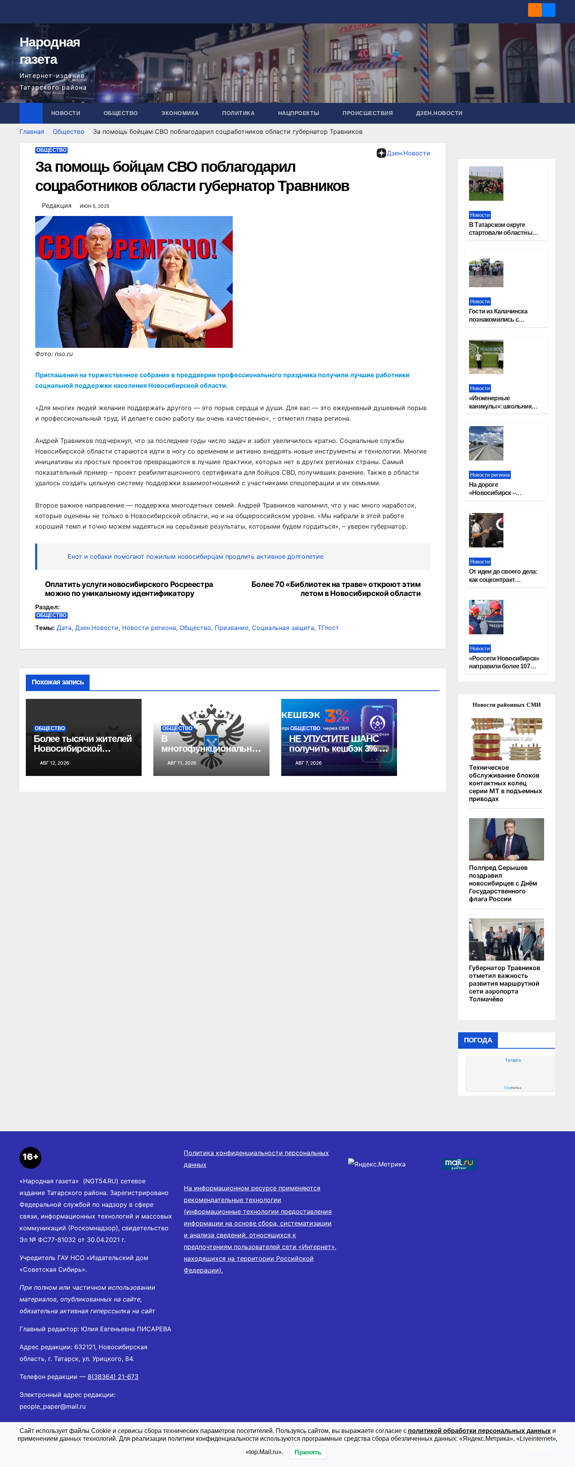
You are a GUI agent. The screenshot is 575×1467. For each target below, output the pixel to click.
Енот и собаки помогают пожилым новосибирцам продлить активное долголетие (195, 556)
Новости (66, 113)
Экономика (181, 113)
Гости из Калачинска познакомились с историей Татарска (498, 319)
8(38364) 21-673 (113, 1377)
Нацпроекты (300, 113)
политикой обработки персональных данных (479, 1430)
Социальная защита (283, 628)
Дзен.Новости (439, 113)
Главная (32, 131)
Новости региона (149, 628)
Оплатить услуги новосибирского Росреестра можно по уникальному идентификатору (129, 589)
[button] (550, 113)
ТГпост (328, 628)
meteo (512, 1088)
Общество (122, 113)
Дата (64, 628)
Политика (239, 113)
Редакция (57, 205)
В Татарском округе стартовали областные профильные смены (502, 233)
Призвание (231, 628)
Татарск (513, 1060)
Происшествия (369, 113)
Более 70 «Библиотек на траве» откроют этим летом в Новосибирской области (336, 589)
